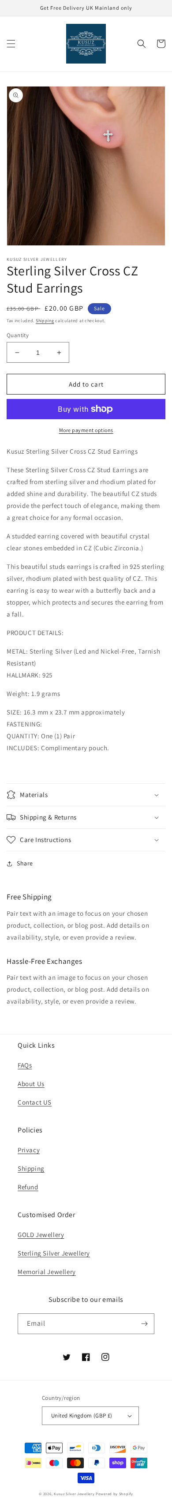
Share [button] (25, 863)
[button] (11, 43)
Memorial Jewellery (47, 1271)
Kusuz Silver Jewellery (74, 1493)
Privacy (29, 1150)
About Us (31, 1083)
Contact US (35, 1102)
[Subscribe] (144, 1323)
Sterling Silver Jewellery (54, 1253)
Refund (28, 1187)
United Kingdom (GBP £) (81, 1415)
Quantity (18, 335)
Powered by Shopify (114, 1493)
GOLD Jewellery (41, 1234)
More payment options (86, 430)
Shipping (45, 320)
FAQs (25, 1065)
